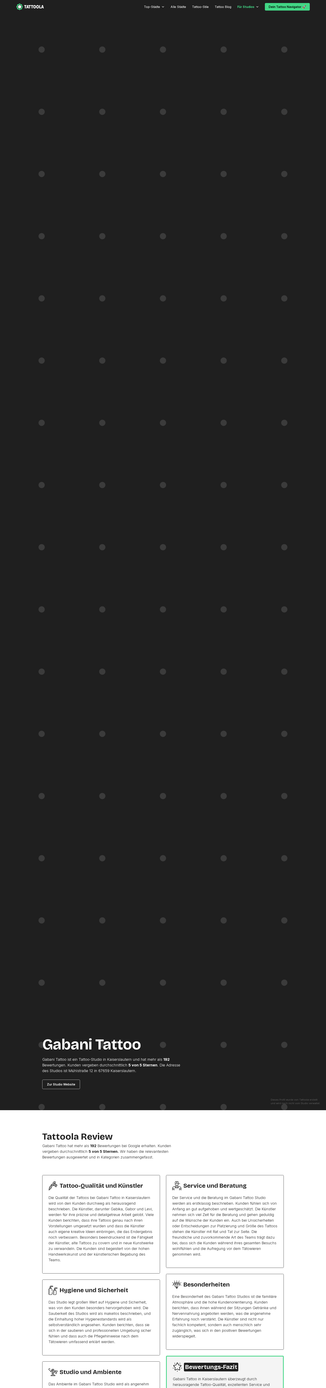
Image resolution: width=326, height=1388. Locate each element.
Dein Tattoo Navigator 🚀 (287, 7)
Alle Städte (178, 7)
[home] (30, 6)
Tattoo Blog (223, 7)
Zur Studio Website (61, 1084)
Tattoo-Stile (200, 7)
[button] (154, 7)
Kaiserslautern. (123, 1070)
